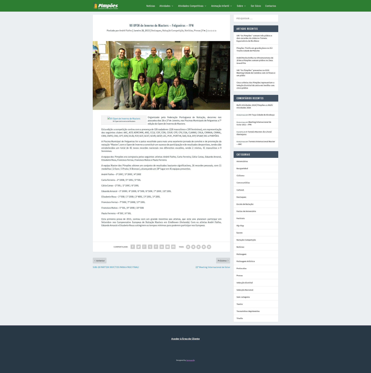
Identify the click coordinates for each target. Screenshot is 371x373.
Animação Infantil (220, 6)
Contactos (270, 6)
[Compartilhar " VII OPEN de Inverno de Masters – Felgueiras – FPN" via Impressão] (173, 247)
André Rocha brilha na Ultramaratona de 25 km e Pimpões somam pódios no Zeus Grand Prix (255, 60)
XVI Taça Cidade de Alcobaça (261, 114)
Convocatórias (243, 182)
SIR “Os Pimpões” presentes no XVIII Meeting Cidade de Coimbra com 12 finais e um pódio (256, 73)
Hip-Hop (240, 225)
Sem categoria (243, 297)
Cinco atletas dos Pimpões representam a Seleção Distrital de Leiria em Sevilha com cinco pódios (255, 85)
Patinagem (241, 254)
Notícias (150, 6)
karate (239, 232)
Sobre (240, 6)
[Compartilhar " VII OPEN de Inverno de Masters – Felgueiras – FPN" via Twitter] (138, 247)
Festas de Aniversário (246, 211)
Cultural (240, 190)
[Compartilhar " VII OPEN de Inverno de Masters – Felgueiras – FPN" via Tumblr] (150, 247)
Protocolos (242, 268)
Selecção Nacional (245, 290)
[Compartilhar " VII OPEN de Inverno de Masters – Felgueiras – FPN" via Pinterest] (156, 247)
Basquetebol (242, 168)
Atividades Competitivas (190, 6)
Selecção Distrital (245, 282)
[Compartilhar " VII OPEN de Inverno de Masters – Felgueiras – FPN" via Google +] (144, 247)
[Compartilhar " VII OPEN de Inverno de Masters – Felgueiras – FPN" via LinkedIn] (162, 247)
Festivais (241, 218)
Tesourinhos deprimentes (248, 311)
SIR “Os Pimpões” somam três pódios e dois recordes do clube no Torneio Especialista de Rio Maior (254, 38)
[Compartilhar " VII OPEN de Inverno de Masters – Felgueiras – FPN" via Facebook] (133, 247)
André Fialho (125, 30)
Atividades (164, 6)
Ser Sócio (256, 6)
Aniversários (242, 161)
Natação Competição (173, 30)
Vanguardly (190, 360)
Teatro (240, 304)
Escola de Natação (245, 204)
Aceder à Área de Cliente (185, 338)
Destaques (156, 30)
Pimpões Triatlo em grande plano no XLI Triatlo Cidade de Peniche (255, 49)
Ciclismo (240, 175)
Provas (197, 30)
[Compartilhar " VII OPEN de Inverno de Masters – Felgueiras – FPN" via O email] (167, 247)
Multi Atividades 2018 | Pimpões (251, 105)
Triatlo (240, 318)
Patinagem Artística (246, 261)
